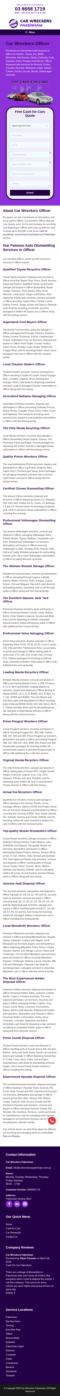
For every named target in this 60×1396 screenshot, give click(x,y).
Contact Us (11, 1237)
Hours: (9, 1173)
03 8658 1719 (30, 9)
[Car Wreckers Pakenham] (30, 23)
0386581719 (33, 1189)
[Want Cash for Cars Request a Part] (30, 125)
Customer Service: (16, 1189)
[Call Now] (51, 1120)
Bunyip (16, 1136)
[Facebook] (9, 1204)
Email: (9, 1168)
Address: (11, 1195)
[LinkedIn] (17, 1204)
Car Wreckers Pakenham (19, 1162)
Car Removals (13, 1232)
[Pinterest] (25, 1204)
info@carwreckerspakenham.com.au (32, 1168)
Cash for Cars (13, 1228)
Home (9, 1224)
